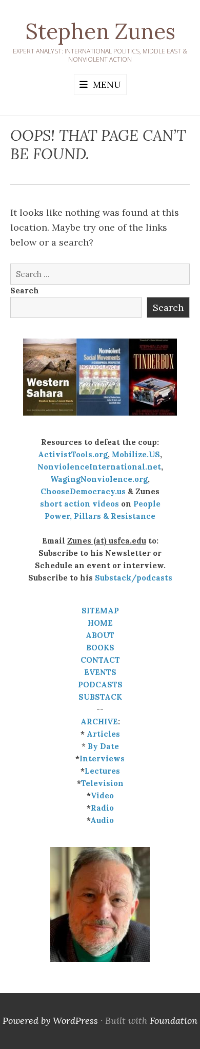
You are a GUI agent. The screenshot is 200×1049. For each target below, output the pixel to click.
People (147, 504)
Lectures (102, 771)
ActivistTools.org (73, 454)
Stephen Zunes (100, 31)
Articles (103, 734)
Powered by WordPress (50, 1020)
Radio (102, 808)
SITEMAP (100, 610)
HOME (100, 623)
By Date (103, 746)
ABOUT (100, 635)
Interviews (102, 758)
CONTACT (100, 660)
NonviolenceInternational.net (99, 467)
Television (102, 783)
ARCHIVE (99, 721)
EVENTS (100, 672)
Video (102, 795)
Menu (107, 84)
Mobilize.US (136, 454)
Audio (102, 820)
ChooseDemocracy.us (83, 491)
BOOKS (100, 647)
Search (24, 290)
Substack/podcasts (133, 578)
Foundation (173, 1020)
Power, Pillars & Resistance (100, 516)
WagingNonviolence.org (99, 479)
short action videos (79, 504)
